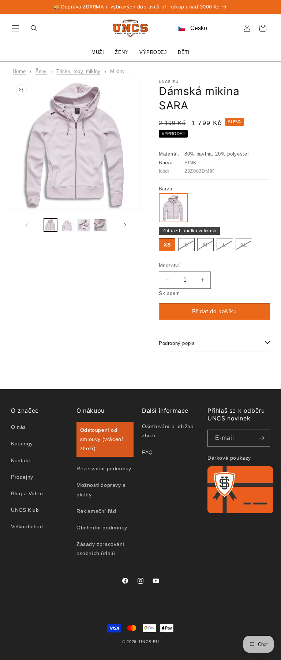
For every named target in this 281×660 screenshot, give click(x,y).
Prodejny (22, 477)
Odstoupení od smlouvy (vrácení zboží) (101, 439)
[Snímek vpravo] (124, 225)
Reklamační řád (96, 511)
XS (167, 245)
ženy (40, 71)
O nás (18, 427)
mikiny (117, 71)
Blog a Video (27, 493)
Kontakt (20, 460)
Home (19, 71)
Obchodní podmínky (101, 527)
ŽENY (121, 52)
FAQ (147, 452)
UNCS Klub (25, 510)
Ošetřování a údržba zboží (168, 430)
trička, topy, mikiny (78, 71)
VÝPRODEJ (153, 52)
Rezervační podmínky (103, 468)
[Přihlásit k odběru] (262, 438)
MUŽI (97, 52)
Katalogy (22, 443)
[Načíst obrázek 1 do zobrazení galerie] (50, 225)
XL (246, 246)
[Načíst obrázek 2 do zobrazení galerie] (67, 225)
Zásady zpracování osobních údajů (100, 548)
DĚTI (184, 52)
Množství (169, 265)
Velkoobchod (27, 526)
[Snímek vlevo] (26, 225)
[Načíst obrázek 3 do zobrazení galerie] (83, 225)
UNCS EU (149, 641)
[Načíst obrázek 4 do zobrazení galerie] (100, 225)
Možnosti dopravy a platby (101, 489)
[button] (15, 28)
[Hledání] (32, 28)
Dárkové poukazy (229, 458)
